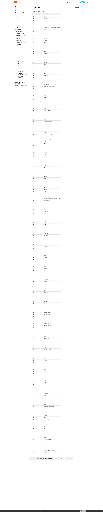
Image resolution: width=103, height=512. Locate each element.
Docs (19, 2)
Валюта (20, 57)
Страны (20, 52)
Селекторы (20, 46)
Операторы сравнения (20, 71)
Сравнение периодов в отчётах (22, 74)
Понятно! (83, 510)
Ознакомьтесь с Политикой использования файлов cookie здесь (65, 510)
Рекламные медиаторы (20, 77)
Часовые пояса (21, 56)
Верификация (21, 59)
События (20, 54)
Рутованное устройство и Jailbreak (21, 67)
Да (56, 458)
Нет (62, 458)
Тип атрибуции (21, 61)
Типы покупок (21, 63)
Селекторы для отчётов (21, 49)
